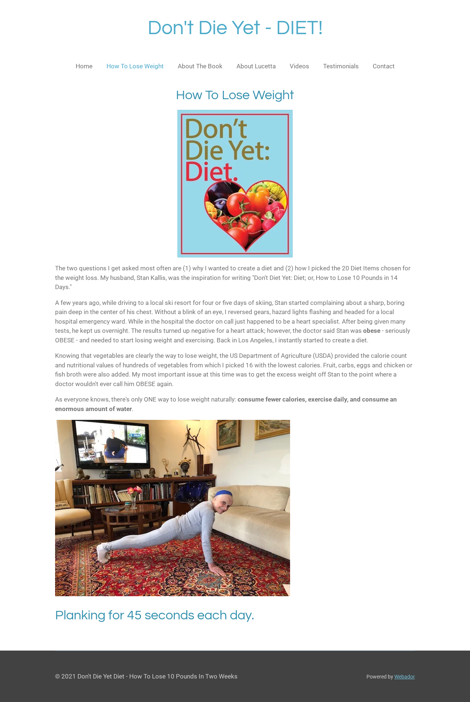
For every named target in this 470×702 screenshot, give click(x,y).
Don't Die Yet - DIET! (235, 28)
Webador (404, 677)
